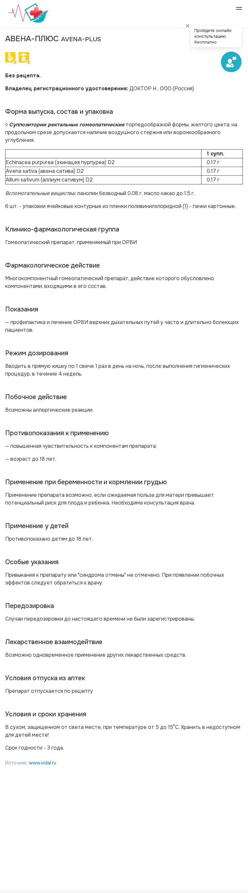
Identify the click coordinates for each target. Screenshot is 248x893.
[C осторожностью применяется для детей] (25, 59)
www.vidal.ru (42, 763)
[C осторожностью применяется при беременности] (11, 59)
